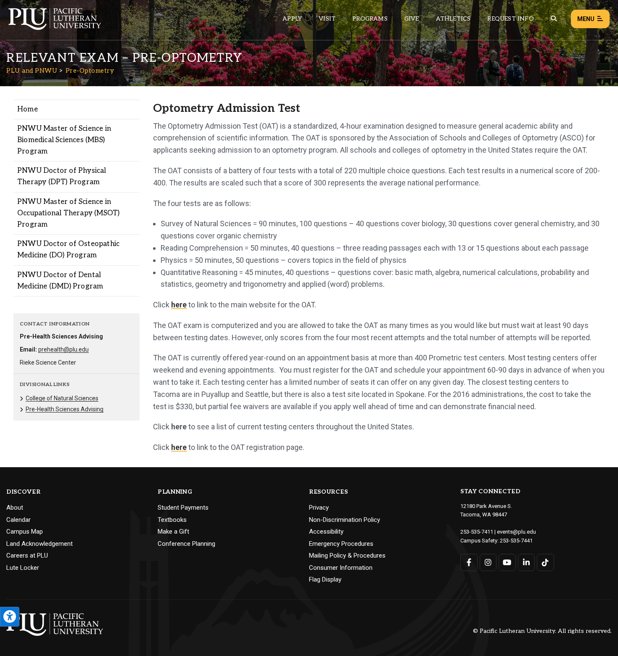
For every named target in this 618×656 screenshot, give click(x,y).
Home (27, 109)
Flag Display (325, 579)
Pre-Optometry (90, 70)
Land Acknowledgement (39, 544)
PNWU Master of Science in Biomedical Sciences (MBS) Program (64, 140)
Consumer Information (340, 567)
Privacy (319, 507)
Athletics (453, 18)
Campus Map (24, 531)
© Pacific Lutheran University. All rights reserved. (542, 631)
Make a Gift (173, 531)
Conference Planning (186, 544)
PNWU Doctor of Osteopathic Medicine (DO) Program (68, 249)
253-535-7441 (516, 540)
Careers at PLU (27, 555)
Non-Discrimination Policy (344, 520)
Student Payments (183, 507)
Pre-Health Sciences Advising (64, 409)
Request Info (510, 18)
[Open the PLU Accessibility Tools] (9, 617)
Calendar (18, 520)
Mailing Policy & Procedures (347, 555)
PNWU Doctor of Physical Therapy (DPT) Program (61, 176)
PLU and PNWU (31, 70)
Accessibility (326, 531)
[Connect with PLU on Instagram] (488, 562)
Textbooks (172, 520)
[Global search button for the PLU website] (553, 18)
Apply (292, 18)
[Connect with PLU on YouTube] (507, 562)
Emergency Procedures (341, 544)
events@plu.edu (516, 532)
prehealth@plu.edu (63, 349)
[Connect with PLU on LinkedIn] (526, 562)
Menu (585, 19)
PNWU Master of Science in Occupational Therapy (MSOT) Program (68, 213)
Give (411, 18)
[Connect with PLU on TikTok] (545, 562)
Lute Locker (22, 567)
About (14, 507)
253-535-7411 (476, 532)
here (179, 304)
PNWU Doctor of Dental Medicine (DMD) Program (60, 281)
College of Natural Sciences (62, 398)
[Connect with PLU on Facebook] (469, 562)
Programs (370, 18)
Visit (327, 18)
